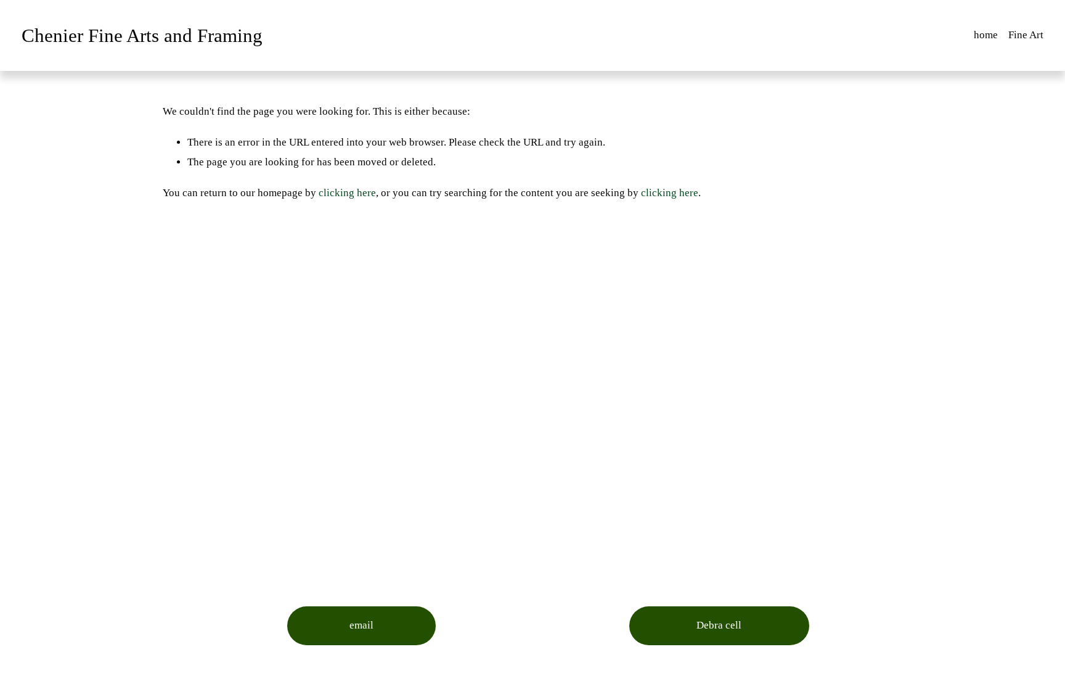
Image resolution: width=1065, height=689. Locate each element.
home (986, 35)
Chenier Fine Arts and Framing (142, 35)
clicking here (347, 193)
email (361, 625)
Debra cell (718, 625)
